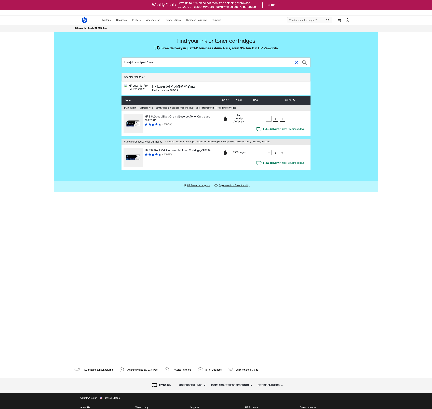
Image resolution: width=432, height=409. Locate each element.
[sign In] (348, 20)
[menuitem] (106, 20)
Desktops (121, 20)
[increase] (282, 119)
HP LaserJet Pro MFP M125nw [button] (90, 28)
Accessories (153, 20)
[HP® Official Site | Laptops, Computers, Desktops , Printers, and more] (84, 20)
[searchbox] (307, 20)
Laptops (106, 20)
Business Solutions (196, 20)
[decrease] (269, 119)
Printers (136, 20)
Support (216, 20)
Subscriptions (173, 20)
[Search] (328, 20)
